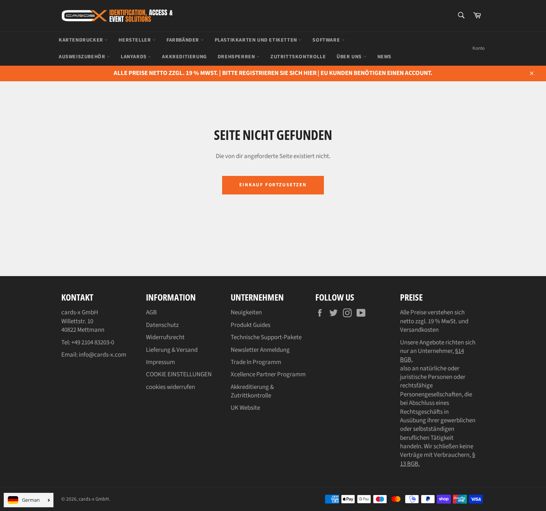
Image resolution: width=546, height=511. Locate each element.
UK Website (245, 407)
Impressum (160, 362)
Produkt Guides (250, 325)
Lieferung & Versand (172, 349)
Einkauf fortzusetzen (273, 184)
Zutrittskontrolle (298, 56)
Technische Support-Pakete (266, 337)
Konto (478, 48)
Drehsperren (237, 56)
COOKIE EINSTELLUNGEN (179, 374)
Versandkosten (419, 329)
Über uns (350, 56)
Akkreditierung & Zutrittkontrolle (252, 391)
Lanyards (134, 56)
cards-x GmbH (94, 498)
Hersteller (135, 40)
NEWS (384, 56)
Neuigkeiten (246, 312)
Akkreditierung (184, 56)
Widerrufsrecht (165, 337)
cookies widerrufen (170, 387)
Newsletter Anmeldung (260, 349)
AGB (151, 312)
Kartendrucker (81, 40)
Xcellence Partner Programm (268, 374)
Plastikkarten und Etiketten (257, 40)
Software (326, 40)
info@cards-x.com (102, 354)
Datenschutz (162, 325)
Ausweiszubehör (83, 56)
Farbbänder (183, 40)
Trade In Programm (256, 362)
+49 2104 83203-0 (92, 342)
